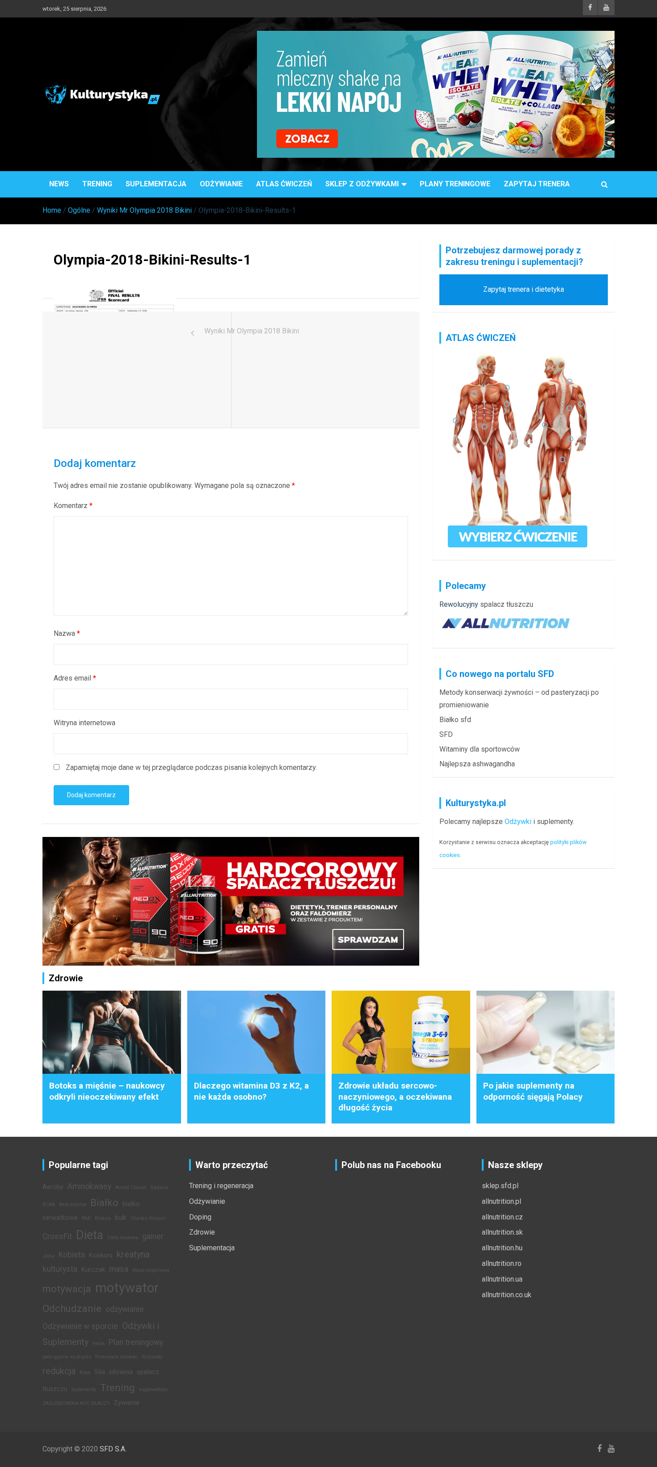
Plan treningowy (136, 1342)
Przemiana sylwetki (116, 1357)
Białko (104, 1202)
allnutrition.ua (502, 1279)
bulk (120, 1218)
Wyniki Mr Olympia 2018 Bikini (251, 331)
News (59, 184)
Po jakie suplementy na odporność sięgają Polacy (533, 1091)
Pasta (99, 1343)
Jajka (48, 1256)
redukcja (59, 1371)
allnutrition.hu (502, 1248)
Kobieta (72, 1254)
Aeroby (52, 1187)
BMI (86, 1218)
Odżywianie (221, 184)
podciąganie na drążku (66, 1357)
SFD (446, 734)
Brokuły (103, 1218)
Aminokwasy (89, 1186)
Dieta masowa (122, 1237)
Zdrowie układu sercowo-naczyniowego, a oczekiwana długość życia (395, 1096)
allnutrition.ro (502, 1263)
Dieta (89, 1235)
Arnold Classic (131, 1187)
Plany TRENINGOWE (455, 184)
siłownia (121, 1372)
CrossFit (57, 1236)
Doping (200, 1217)
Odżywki (518, 821)
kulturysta (59, 1269)
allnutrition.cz (502, 1217)
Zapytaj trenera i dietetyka (523, 289)
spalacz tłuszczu (506, 604)
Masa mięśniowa (150, 1270)
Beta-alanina (72, 1204)
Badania (159, 1187)
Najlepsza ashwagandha (477, 764)
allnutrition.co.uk (506, 1294)
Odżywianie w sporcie (80, 1326)
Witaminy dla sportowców (479, 749)
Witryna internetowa (84, 723)
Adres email (75, 678)
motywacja (66, 1289)
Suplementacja (156, 184)
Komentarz (73, 505)
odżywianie (124, 1309)
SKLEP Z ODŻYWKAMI (362, 184)
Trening (97, 184)
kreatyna (133, 1254)
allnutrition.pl (501, 1201)
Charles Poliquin (148, 1218)
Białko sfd (455, 719)
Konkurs (101, 1255)
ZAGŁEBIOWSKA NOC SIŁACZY (76, 1403)
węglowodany (153, 1389)
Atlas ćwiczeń (284, 184)
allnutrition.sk (502, 1232)
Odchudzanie (71, 1308)
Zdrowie (202, 1232)
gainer (153, 1236)
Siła (99, 1372)
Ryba (85, 1372)
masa (118, 1269)
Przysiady (152, 1357)
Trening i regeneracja (221, 1185)
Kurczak (93, 1270)
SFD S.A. (113, 1449)
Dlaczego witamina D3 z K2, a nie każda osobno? (251, 1091)
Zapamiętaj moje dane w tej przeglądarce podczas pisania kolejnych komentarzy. (191, 767)
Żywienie (126, 1403)
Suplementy (84, 1389)
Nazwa (67, 633)
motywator (127, 1287)
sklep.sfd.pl (500, 1185)
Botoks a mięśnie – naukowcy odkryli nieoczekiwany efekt (107, 1091)
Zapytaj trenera (537, 184)
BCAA (48, 1204)
